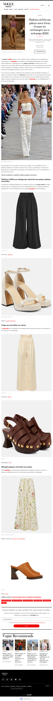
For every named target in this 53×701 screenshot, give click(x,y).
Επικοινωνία (7, 686)
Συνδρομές (29, 686)
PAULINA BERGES (19, 665)
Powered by (23, 694)
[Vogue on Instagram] (7, 679)
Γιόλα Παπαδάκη (7, 661)
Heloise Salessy (44, 665)
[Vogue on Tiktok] (11, 679)
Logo (14, 674)
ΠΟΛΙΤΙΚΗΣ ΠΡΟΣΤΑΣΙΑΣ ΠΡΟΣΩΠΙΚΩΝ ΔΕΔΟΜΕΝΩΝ (34, 622)
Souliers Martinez (10, 321)
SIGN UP (26, 625)
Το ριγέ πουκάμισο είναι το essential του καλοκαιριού (26, 597)
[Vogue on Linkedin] (19, 679)
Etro (10, 462)
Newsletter (13, 686)
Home (3, 686)
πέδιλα (10, 59)
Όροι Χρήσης (23, 686)
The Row (10, 254)
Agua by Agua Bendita (18, 538)
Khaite (9, 397)
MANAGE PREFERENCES (16, 688)
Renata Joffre (39, 45)
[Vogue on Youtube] (15, 679)
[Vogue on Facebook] (3, 679)
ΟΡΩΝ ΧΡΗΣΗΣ (17, 622)
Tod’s (6, 594)
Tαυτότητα (18, 686)
